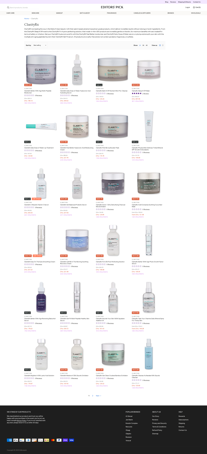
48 (146, 45)
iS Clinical (129, 416)
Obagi (128, 430)
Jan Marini (129, 420)
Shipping (182, 423)
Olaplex (128, 434)
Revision (129, 437)
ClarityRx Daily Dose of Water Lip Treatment (39, 148)
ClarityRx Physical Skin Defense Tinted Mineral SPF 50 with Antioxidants (147, 149)
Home (26, 18)
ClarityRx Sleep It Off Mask (141, 91)
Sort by (28, 45)
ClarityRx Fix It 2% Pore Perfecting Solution (110, 262)
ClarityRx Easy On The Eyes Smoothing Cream (39, 262)
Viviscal (128, 441)
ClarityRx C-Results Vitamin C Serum (36, 205)
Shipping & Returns (184, 2)
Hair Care (10, 13)
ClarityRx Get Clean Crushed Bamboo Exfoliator (112, 375)
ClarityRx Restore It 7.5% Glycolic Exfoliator (74, 375)
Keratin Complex (132, 423)
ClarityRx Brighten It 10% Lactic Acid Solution (39, 375)
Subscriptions (183, 420)
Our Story (155, 416)
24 (140, 45)
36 (143, 45)
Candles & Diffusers (142, 13)
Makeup (59, 13)
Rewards (182, 416)
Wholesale (196, 13)
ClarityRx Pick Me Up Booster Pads (107, 148)
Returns (181, 427)
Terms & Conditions (159, 427)
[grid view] (160, 45)
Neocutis (129, 427)
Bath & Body (85, 13)
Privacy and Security (159, 423)
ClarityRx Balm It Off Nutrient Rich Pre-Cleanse (111, 91)
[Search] (8, 7)
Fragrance (111, 13)
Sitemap (155, 434)
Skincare (35, 13)
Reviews (173, 2)
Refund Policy (157, 430)
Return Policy (21, 421)
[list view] (163, 45)
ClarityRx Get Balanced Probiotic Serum (73, 205)
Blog (166, 2)
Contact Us (197, 2)
